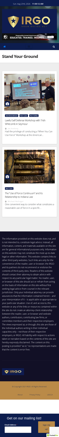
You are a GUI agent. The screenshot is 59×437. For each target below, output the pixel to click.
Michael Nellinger (15, 201)
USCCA (50, 394)
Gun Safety (34, 116)
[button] (54, 46)
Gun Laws (23, 116)
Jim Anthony (12, 128)
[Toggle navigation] (29, 46)
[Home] (4, 46)
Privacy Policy (35, 394)
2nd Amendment (11, 116)
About (20, 394)
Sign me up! (46, 427)
